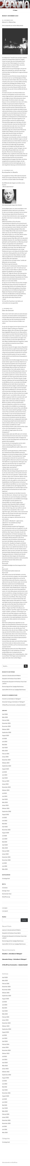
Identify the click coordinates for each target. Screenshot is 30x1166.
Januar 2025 (5, 756)
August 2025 (5, 735)
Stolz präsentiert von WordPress (9, 1162)
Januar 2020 (5, 854)
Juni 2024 (4, 775)
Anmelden (5, 887)
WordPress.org (6, 897)
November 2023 (6, 787)
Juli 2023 (4, 793)
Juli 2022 (4, 817)
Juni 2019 (4, 866)
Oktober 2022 (5, 808)
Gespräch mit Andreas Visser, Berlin (11, 678)
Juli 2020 (4, 835)
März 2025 (5, 750)
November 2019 (6, 860)
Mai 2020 (4, 842)
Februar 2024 (5, 781)
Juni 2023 (4, 796)
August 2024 (5, 769)
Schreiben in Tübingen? (15, 699)
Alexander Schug (6, 702)
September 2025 (6, 732)
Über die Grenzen (8, 310)
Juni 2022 (4, 820)
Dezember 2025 (6, 723)
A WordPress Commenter (9, 705)
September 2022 (6, 811)
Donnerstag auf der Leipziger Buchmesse (13, 686)
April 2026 (5, 714)
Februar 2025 (5, 753)
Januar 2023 (5, 805)
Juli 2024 (4, 772)
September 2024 (6, 766)
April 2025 (5, 747)
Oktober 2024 (5, 763)
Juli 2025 (4, 738)
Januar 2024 (5, 784)
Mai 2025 (4, 744)
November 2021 (6, 829)
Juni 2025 (4, 741)
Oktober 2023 (5, 790)
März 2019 (5, 869)
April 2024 (5, 778)
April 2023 (5, 799)
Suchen (4, 916)
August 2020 (5, 832)
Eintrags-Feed (5, 890)
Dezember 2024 (6, 759)
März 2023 (5, 802)
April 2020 (5, 845)
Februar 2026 (5, 720)
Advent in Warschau (9, 22)
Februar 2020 (5, 851)
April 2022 (5, 826)
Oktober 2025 (5, 729)
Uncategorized (6, 878)
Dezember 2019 (6, 857)
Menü (15, 10)
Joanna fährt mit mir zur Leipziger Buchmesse (14, 689)
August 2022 (5, 814)
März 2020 (5, 848)
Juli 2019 (4, 863)
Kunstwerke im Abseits (10, 172)
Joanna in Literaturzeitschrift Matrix (11, 675)
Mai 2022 (4, 823)
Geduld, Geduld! (21, 705)
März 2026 (5, 717)
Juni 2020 (4, 839)
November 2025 (6, 726)
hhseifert (4, 953)
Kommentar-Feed (6, 894)
